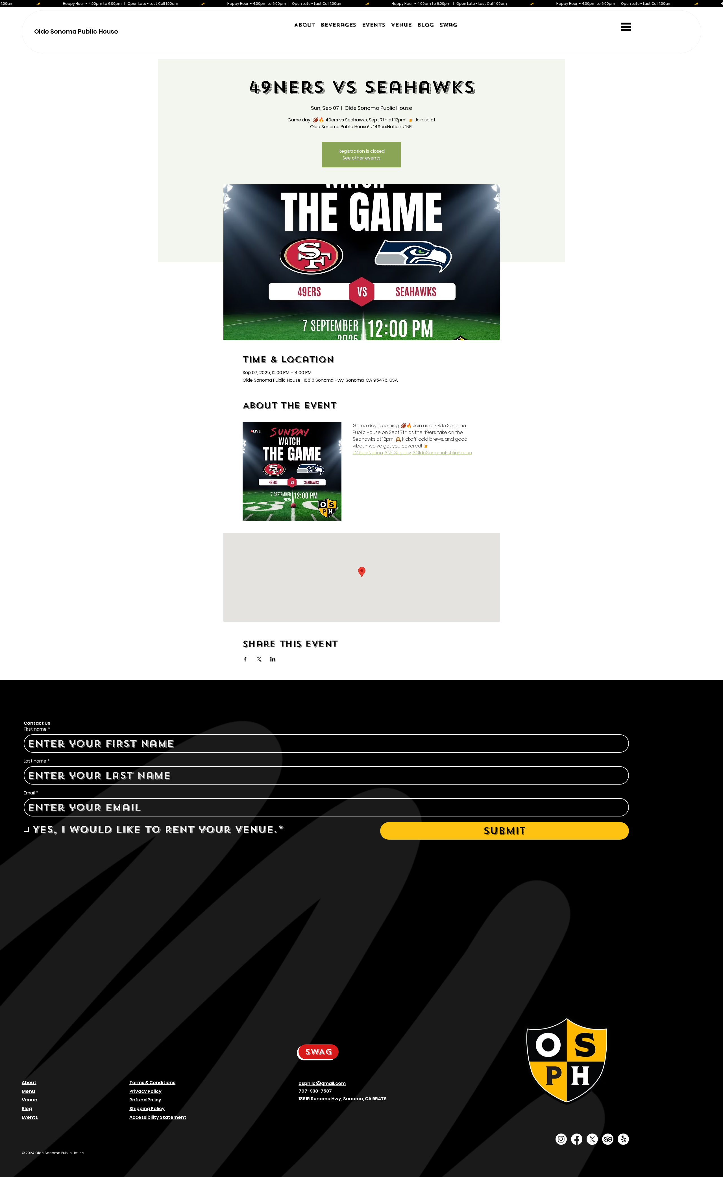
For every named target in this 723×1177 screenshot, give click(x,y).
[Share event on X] (259, 659)
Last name (37, 761)
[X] (592, 1139)
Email (31, 793)
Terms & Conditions (152, 1082)
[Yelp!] (623, 1139)
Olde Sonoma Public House (76, 31)
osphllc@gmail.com (322, 1083)
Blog (27, 1108)
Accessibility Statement (157, 1117)
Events (30, 1117)
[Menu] (626, 27)
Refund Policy (145, 1100)
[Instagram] (561, 1139)
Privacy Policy (145, 1091)
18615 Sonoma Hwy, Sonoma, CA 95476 (343, 1098)
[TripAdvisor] (607, 1139)
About (29, 1082)
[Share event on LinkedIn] (273, 659)
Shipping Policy (147, 1108)
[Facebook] (576, 1139)
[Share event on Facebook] (245, 659)
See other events (361, 158)
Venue (29, 1100)
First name (37, 729)
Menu (28, 1091)
